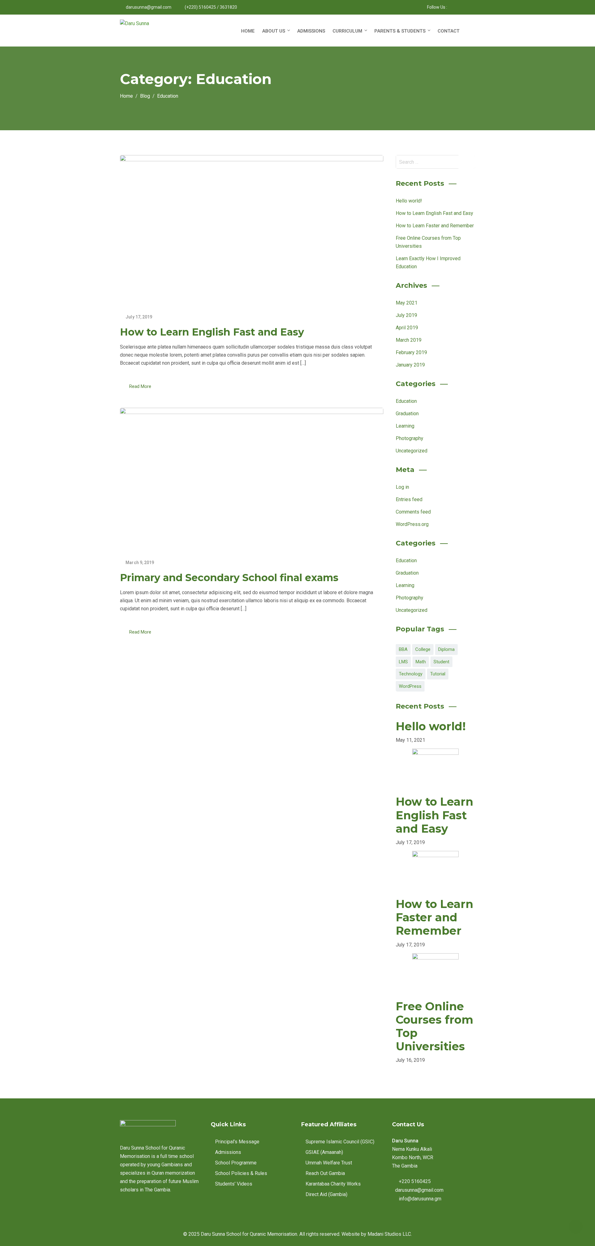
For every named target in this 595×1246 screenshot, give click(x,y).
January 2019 (410, 365)
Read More (140, 386)
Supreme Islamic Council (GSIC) (340, 1142)
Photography (409, 438)
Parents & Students (399, 31)
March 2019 (408, 340)
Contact (449, 31)
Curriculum (347, 31)
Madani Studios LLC (389, 1234)
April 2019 (407, 328)
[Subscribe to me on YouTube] (467, 7)
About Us (273, 31)
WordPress (410, 686)
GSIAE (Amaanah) (324, 1152)
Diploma (446, 649)
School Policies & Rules (241, 1173)
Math (421, 662)
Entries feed (409, 499)
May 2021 (406, 303)
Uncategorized (411, 451)
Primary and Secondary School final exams (229, 578)
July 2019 (406, 315)
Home (248, 31)
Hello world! (409, 201)
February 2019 (411, 352)
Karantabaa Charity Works (333, 1184)
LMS (403, 662)
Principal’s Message (237, 1142)
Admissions (311, 31)
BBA (403, 649)
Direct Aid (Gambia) (326, 1194)
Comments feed (413, 512)
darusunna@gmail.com (148, 7)
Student (441, 662)
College (422, 649)
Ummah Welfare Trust (329, 1163)
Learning (405, 426)
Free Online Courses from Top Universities (434, 1026)
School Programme (236, 1163)
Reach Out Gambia (325, 1173)
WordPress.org (412, 524)
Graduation (407, 413)
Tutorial (437, 674)
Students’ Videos (233, 1184)
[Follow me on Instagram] (459, 7)
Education (406, 401)
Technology (410, 674)
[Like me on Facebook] (451, 7)
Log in (402, 487)
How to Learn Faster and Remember (435, 226)
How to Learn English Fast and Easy (212, 332)
